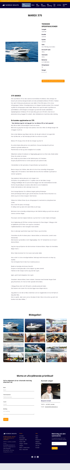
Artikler (59, 5)
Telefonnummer (7, 394)
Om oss (54, 5)
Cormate (21, 435)
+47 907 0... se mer (50, 404)
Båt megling (43, 5)
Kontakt (37, 447)
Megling (37, 441)
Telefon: (43, 404)
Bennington (22, 437)
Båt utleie (37, 5)
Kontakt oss (65, 5)
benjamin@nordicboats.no (51, 406)
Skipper (21, 445)
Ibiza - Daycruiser (23, 449)
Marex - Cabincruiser (24, 447)
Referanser (38, 439)
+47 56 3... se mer (11, 441)
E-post (4, 401)
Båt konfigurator (26, 5)
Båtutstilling (38, 443)
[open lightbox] (13, 325)
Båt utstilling (49, 5)
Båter (33, 5)
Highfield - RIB (23, 439)
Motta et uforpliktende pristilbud (53, 81)
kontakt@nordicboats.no (9, 445)
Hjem (37, 435)
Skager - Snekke (23, 443)
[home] (10, 5)
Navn (4, 387)
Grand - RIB (22, 441)
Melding (5, 409)
